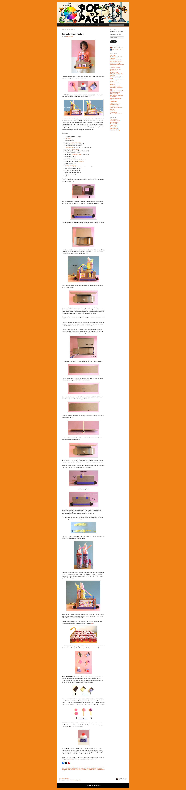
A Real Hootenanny (114, 104)
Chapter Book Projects (115, 120)
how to (83, 768)
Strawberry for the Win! (115, 69)
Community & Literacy (115, 67)
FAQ (79, 25)
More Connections (114, 122)
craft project (67, 768)
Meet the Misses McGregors (116, 95)
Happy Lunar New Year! (115, 103)
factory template (69, 147)
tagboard (71, 143)
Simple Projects (113, 125)
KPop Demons (113, 112)
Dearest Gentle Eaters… (115, 83)
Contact (73, 25)
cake (85, 766)
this (71, 759)
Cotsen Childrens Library (117, 49)
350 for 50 (112, 84)
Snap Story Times (114, 127)
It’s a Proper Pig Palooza (115, 61)
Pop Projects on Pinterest (117, 47)
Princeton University (121, 778)
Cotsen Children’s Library (93, 25)
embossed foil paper (76, 154)
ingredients (99, 768)
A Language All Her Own (115, 86)
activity (80, 766)
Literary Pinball (113, 101)
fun (81, 768)
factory (78, 768)
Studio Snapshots (114, 128)
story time (94, 769)
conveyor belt (101, 766)
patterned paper (75, 149)
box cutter (68, 138)
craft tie (73, 158)
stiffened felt (81, 161)
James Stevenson (71, 769)
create (71, 768)
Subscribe (113, 41)
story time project (100, 769)
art (83, 766)
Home (64, 25)
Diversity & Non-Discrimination (93, 785)
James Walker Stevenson (80, 769)
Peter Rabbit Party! (114, 106)
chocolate (95, 766)
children (91, 766)
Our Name (84, 25)
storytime (64, 770)
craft (63, 768)
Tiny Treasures (113, 70)
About (68, 25)
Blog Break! (112, 55)
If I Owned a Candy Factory (91, 768)
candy (88, 766)
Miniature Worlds (114, 72)
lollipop (90, 769)
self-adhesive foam (78, 167)
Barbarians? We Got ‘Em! (116, 113)
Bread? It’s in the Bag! (115, 63)
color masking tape (76, 142)
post (92, 623)
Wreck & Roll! (113, 96)
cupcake (75, 768)
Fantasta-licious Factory (73, 33)
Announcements (113, 119)
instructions (64, 769)
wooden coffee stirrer (71, 165)
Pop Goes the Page (64, 778)
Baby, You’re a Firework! (115, 60)
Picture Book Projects (70, 766)
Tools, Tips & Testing (115, 130)
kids (87, 769)
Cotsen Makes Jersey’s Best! (116, 90)
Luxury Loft (112, 110)
